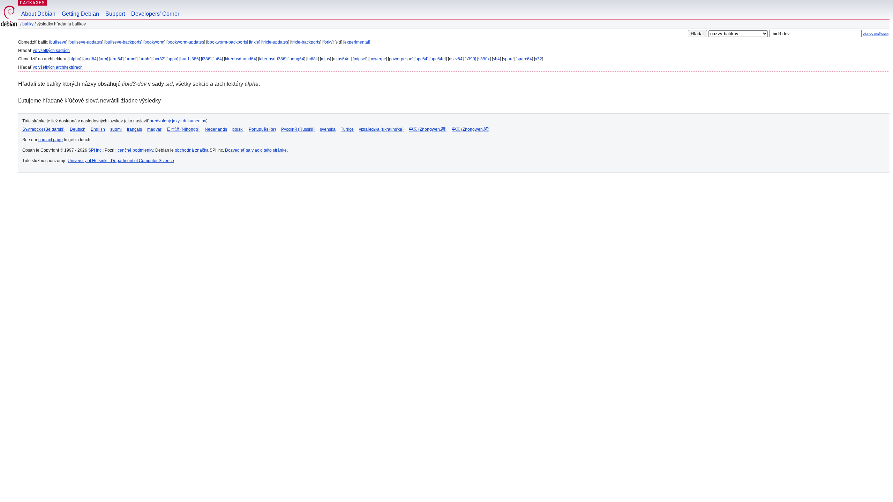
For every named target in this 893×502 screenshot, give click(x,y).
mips (325, 58)
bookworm (154, 42)
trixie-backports (305, 42)
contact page (50, 139)
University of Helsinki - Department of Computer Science (121, 160)
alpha (74, 58)
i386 (206, 58)
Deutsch (77, 129)
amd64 (90, 58)
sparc (508, 58)
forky (327, 42)
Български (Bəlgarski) (43, 129)
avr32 (158, 58)
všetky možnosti (875, 34)
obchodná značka (192, 150)
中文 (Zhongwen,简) (427, 129)
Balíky (27, 24)
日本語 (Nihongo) (183, 129)
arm (103, 58)
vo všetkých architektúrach (58, 67)
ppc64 (421, 58)
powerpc (377, 58)
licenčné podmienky (134, 150)
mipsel (360, 58)
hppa (172, 58)
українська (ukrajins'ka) (381, 129)
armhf (145, 58)
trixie (254, 42)
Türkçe (347, 129)
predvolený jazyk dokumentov (178, 121)
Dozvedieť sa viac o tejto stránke (256, 150)
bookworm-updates (185, 42)
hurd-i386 (189, 58)
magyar (154, 129)
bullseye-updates (85, 42)
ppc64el (438, 58)
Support (115, 14)
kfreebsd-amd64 (240, 58)
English (98, 129)
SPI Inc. (95, 150)
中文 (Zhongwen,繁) (470, 129)
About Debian (38, 14)
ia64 (217, 58)
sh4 (496, 58)
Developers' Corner (155, 14)
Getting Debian (80, 14)
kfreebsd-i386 (272, 58)
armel (131, 58)
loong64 (296, 58)
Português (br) (262, 129)
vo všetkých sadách (51, 50)
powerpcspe (400, 58)
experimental (356, 42)
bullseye (58, 42)
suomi (116, 129)
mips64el (342, 58)
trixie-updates (275, 42)
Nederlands (216, 129)
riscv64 (456, 58)
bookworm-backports (227, 42)
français (134, 129)
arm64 (116, 58)
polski (237, 129)
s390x (484, 58)
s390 (470, 58)
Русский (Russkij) (298, 129)
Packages (32, 2)
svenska (328, 129)
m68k (312, 58)
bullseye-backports (123, 42)
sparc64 (524, 58)
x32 (538, 58)
